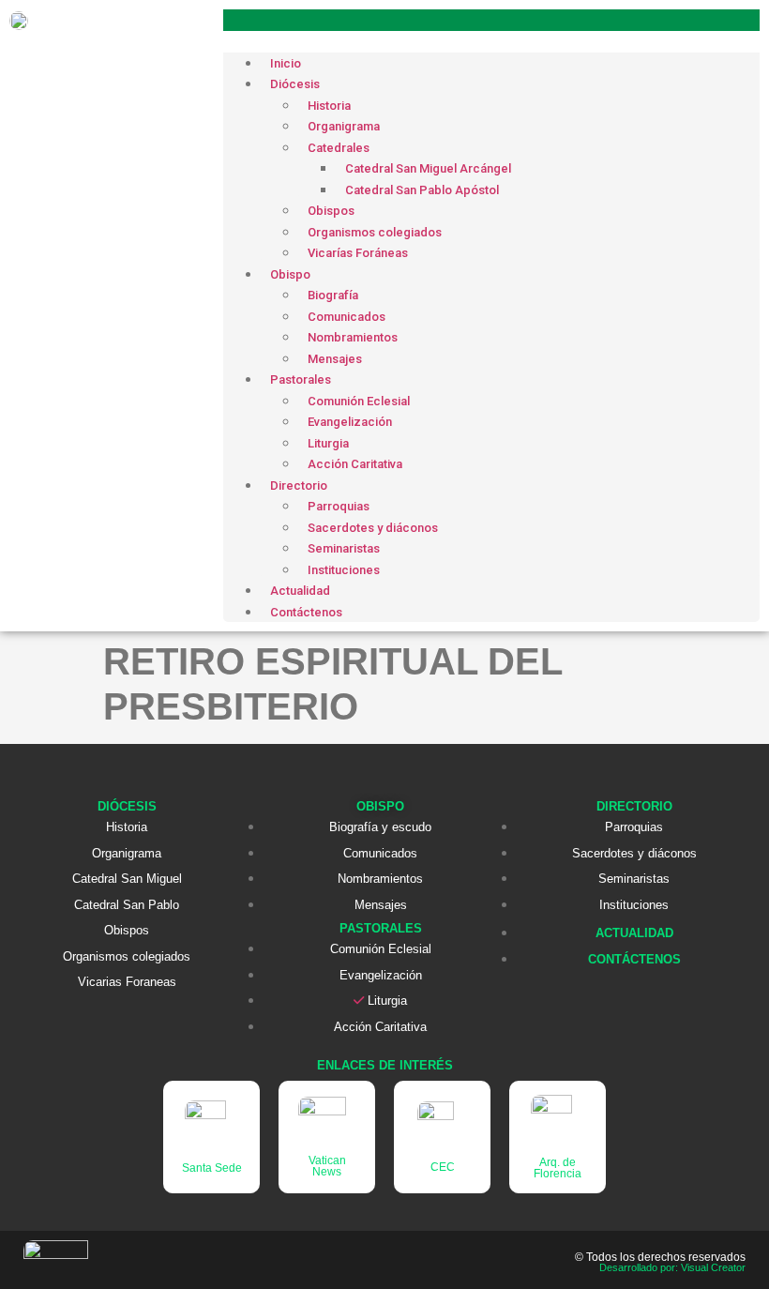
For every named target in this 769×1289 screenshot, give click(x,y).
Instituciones (344, 570)
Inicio (285, 63)
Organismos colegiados (375, 232)
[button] (491, 20)
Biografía (333, 295)
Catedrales (338, 148)
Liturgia (328, 443)
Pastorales (300, 379)
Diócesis (295, 84)
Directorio (298, 485)
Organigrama (344, 126)
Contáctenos (306, 612)
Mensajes (335, 359)
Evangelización (350, 422)
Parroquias (338, 506)
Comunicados (346, 317)
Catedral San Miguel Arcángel (428, 168)
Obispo (290, 274)
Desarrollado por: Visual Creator (672, 1267)
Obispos (331, 211)
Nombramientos (353, 337)
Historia (329, 106)
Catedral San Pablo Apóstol (422, 190)
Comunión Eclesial (359, 401)
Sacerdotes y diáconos (373, 528)
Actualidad (300, 591)
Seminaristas (344, 548)
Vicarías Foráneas (358, 253)
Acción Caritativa (355, 464)
